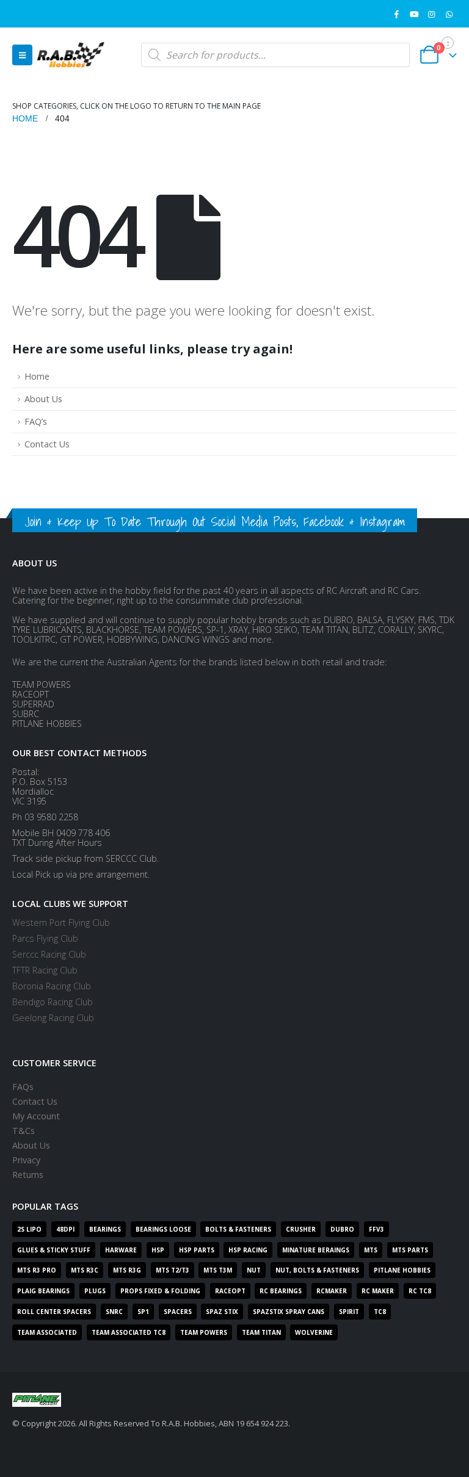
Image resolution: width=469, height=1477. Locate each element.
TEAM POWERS (203, 1332)
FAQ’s (35, 421)
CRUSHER (301, 1229)
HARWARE (121, 1250)
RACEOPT (230, 1291)
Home (36, 376)
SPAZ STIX (222, 1311)
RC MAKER (378, 1291)
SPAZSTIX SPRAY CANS (288, 1311)
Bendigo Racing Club (52, 1002)
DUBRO (342, 1229)
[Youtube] (414, 14)
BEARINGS (105, 1229)
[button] (22, 55)
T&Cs (23, 1130)
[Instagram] (432, 14)
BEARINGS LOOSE (163, 1229)
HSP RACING (247, 1250)
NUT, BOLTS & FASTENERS (317, 1270)
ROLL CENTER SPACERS (54, 1311)
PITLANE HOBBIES (402, 1270)
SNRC (114, 1311)
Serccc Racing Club (49, 954)
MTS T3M (217, 1270)
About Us (43, 399)
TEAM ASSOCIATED (47, 1332)
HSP (157, 1250)
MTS (370, 1250)
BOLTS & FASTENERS (238, 1229)
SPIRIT (349, 1311)
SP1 (143, 1311)
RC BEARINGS (281, 1291)
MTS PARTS (410, 1250)
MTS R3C (84, 1270)
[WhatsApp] (449, 14)
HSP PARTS (196, 1250)
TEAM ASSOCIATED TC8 (128, 1332)
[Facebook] (397, 14)
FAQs (23, 1086)
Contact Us (47, 444)
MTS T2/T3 (172, 1270)
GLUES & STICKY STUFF (53, 1250)
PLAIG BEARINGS (43, 1291)
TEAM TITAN (261, 1332)
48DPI (65, 1229)
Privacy (26, 1160)
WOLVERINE (314, 1332)
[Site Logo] (70, 54)
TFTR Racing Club (45, 970)
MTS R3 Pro (36, 1270)
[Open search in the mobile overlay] (275, 55)
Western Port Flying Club (61, 922)
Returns (27, 1174)
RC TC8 (420, 1291)
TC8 (380, 1311)
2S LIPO (29, 1229)
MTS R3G (127, 1270)
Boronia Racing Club (51, 986)
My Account (36, 1116)
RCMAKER (331, 1291)
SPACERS (178, 1311)
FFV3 (376, 1229)
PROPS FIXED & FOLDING (160, 1291)
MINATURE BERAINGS (315, 1250)
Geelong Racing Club (53, 1018)
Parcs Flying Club (45, 938)
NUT (254, 1270)
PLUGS (95, 1291)
